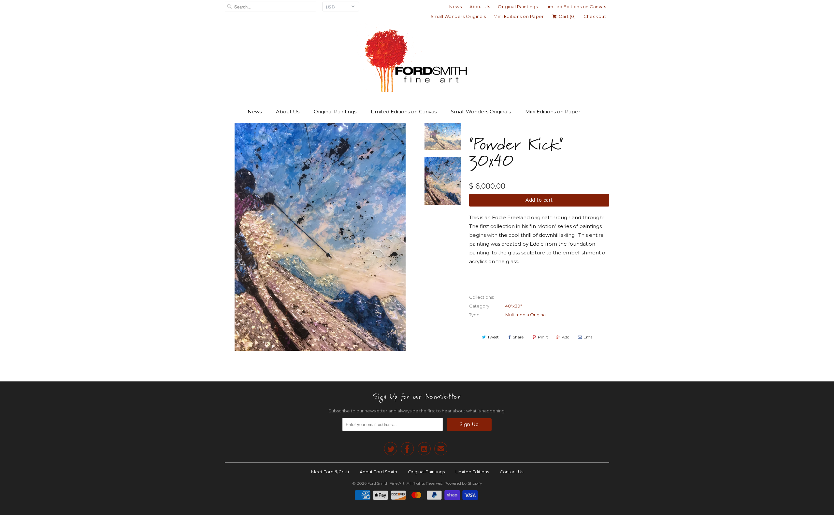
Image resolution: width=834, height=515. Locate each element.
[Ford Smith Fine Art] (417, 59)
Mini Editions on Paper (519, 16)
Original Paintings (518, 6)
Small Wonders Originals (458, 16)
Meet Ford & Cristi (330, 471)
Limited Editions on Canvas (575, 6)
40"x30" (513, 305)
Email (589, 337)
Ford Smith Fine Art (386, 483)
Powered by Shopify (463, 483)
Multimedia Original (526, 314)
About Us (479, 6)
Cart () (567, 16)
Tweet (493, 337)
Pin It (543, 337)
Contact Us (511, 471)
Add (565, 337)
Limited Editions (472, 471)
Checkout (594, 16)
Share (518, 337)
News (455, 6)
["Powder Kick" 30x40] (320, 237)
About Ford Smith (378, 471)
